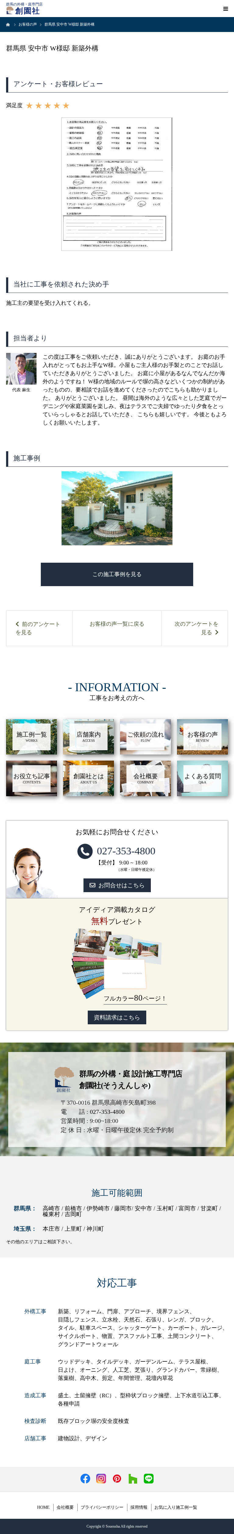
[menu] (225, 8)
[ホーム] (8, 24)
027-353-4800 (126, 851)
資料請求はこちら (117, 1017)
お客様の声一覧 (109, 624)
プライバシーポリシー (102, 1507)
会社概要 (65, 1507)
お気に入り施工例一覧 (175, 1507)
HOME (43, 1507)
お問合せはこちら (121, 885)
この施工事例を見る (117, 574)
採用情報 (138, 1507)
